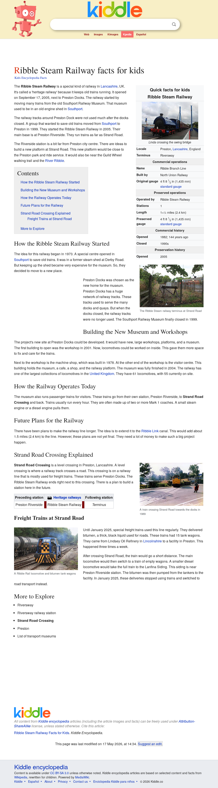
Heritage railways (67, 497)
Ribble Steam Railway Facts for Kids (41, 732)
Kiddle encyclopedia (53, 721)
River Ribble (54, 160)
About (48, 781)
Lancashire (180, 149)
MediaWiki (82, 777)
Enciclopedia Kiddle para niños (114, 781)
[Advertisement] (109, 51)
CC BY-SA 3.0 (59, 773)
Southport (75, 108)
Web (86, 34)
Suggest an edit (150, 743)
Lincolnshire (152, 541)
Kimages (113, 34)
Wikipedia (20, 777)
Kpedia (127, 34)
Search (174, 24)
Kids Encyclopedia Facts (30, 77)
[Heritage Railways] (49, 497)
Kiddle (18, 781)
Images (98, 34)
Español (141, 34)
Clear (165, 24)
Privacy (63, 781)
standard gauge (171, 186)
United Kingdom (102, 373)
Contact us (80, 781)
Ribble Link (150, 430)
